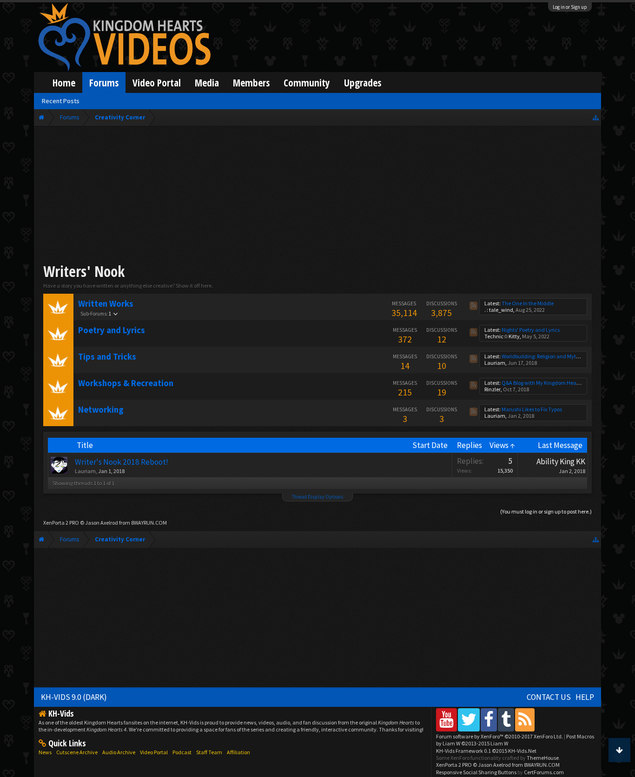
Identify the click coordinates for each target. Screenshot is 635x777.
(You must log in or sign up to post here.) (546, 511)
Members (251, 82)
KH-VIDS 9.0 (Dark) (74, 697)
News (45, 752)
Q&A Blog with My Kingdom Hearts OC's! (549, 382)
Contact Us (549, 697)
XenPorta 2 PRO (61, 522)
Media (207, 82)
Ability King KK (560, 461)
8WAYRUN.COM (149, 522)
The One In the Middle (528, 303)
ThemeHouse (543, 757)
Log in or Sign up (570, 7)
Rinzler (492, 389)
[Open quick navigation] (596, 117)
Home (64, 82)
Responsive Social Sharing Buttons (476, 772)
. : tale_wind (498, 309)
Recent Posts (60, 101)
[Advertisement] (318, 196)
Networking (101, 409)
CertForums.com (544, 772)
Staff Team (209, 752)
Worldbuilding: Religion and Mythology (547, 356)
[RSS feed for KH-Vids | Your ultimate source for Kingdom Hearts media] (524, 719)
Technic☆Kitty (502, 336)
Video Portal (156, 82)
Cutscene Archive (77, 752)
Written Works (105, 303)
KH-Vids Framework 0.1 (486, 750)
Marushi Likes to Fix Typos (532, 409)
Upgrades (362, 82)
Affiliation (238, 752)
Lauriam (494, 362)
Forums (104, 82)
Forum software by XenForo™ (499, 736)
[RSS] (473, 306)
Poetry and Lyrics (111, 330)
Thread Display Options (317, 497)
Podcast (182, 752)
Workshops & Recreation (125, 383)
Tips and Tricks (107, 356)
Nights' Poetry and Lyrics (531, 329)
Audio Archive (118, 752)
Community (307, 82)
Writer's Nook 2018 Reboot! (121, 462)
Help (584, 697)
